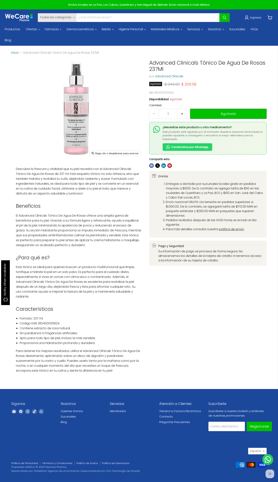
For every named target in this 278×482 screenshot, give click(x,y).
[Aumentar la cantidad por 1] (182, 114)
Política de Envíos (87, 463)
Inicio (15, 52)
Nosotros (215, 29)
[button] (254, 17)
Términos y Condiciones (57, 463)
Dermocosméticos (81, 29)
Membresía (118, 411)
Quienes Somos (72, 411)
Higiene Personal (131, 29)
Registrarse (259, 426)
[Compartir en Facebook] (151, 165)
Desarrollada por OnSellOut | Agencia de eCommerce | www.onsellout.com (58, 471)
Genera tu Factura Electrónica (180, 411)
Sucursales (237, 29)
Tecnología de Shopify (126, 471)
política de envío (231, 229)
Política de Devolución (116, 463)
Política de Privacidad (24, 463)
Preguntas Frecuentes (174, 422)
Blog (8, 40)
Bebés (107, 29)
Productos (12, 29)
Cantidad (155, 105)
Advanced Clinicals (169, 76)
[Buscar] (224, 17)
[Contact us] (267, 459)
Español (255, 451)
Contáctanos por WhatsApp (189, 147)
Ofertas (32, 29)
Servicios (194, 29)
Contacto (166, 416)
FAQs (254, 29)
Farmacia (52, 29)
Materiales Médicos (165, 29)
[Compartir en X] (157, 165)
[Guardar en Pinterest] (169, 165)
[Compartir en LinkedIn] (163, 165)
